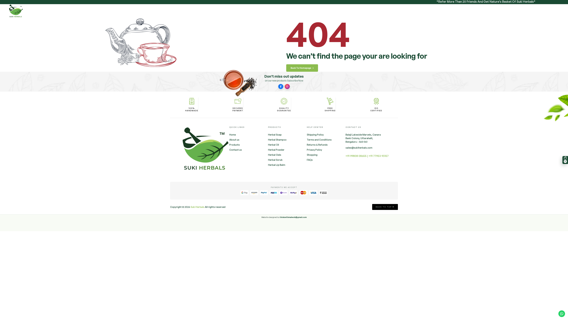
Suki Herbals (197, 206)
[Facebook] (280, 86)
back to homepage (301, 68)
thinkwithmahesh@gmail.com (293, 217)
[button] (564, 160)
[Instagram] (287, 86)
